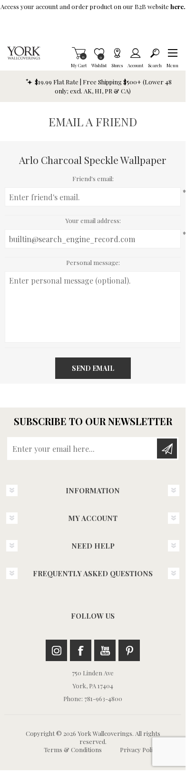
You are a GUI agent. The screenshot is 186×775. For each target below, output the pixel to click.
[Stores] (117, 52)
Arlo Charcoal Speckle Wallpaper (92, 159)
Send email (93, 368)
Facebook (80, 650)
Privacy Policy (139, 749)
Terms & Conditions (73, 749)
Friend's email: (93, 178)
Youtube (105, 650)
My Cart (79, 52)
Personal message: (93, 262)
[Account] (135, 52)
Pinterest (129, 650)
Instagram (56, 650)
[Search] (155, 52)
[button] (172, 52)
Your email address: (93, 220)
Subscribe (167, 448)
